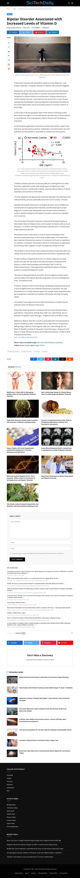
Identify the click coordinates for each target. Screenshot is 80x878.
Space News (11, 823)
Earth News (10, 811)
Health (10, 14)
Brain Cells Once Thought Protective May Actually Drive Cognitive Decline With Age (34, 840)
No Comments (36, 27)
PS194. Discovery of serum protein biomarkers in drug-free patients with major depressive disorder (35, 583)
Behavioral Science (13, 351)
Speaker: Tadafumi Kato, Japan (16, 613)
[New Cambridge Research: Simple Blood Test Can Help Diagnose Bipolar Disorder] (57, 381)
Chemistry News (12, 808)
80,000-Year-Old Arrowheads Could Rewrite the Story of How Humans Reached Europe (35, 849)
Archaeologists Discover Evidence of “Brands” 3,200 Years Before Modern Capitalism (34, 853)
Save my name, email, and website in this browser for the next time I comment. (38, 553)
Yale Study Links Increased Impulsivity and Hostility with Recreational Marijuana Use (23, 505)
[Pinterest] (9, 56)
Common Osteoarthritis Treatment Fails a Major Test (38, 740)
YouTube (9, 781)
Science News (11, 820)
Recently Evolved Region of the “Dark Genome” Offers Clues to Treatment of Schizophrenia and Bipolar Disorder (21, 478)
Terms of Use (63, 873)
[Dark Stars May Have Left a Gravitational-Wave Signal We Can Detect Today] (12, 753)
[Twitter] (9, 47)
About (27, 873)
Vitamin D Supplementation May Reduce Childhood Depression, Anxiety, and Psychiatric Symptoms (56, 422)
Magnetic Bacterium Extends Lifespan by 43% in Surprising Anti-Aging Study (32, 844)
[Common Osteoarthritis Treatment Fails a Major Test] (12, 743)
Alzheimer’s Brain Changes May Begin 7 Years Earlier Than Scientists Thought (44, 699)
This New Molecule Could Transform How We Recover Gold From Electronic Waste (43, 710)
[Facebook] (9, 43)
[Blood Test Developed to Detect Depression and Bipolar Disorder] (57, 465)
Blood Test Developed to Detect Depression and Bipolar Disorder (57, 477)
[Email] (9, 64)
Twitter (9, 778)
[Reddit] (9, 69)
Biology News (11, 805)
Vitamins (45, 351)
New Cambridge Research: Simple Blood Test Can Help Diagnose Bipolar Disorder (56, 393)
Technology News (12, 826)
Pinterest (10, 784)
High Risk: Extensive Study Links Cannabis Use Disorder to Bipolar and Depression (22, 421)
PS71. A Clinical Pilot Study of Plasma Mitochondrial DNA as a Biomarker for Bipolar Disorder (33, 618)
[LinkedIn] (9, 51)
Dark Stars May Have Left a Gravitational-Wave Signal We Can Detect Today (44, 752)
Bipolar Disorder (26, 351)
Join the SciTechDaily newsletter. (50, 342)
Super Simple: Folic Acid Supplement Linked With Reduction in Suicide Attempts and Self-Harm (20, 450)
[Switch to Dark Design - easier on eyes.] (69, 3)
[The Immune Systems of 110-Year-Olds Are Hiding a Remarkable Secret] (12, 732)
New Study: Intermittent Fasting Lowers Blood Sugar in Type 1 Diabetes (45, 688)
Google (27, 345)
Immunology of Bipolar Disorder (16, 602)
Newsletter (10, 788)
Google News (39, 345)
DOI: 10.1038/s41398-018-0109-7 (26, 337)
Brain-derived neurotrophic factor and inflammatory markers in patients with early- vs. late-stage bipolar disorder (38, 607)
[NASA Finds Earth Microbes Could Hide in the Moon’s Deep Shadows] (12, 679)
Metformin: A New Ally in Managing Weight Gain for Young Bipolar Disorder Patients (21, 394)
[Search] (72, 3)
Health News (11, 814)
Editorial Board (42, 873)
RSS (8, 791)
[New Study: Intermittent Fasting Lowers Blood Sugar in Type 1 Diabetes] (12, 690)
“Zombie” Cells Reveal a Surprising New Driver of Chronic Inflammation (30, 857)
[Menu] (8, 3)
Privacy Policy (53, 873)
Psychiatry (37, 351)
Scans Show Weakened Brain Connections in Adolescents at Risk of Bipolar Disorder (56, 449)
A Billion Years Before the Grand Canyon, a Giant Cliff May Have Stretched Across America (42, 720)
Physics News (11, 817)
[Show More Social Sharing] (61, 32)
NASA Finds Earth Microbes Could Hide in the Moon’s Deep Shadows (44, 677)
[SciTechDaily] (40, 3)
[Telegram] (9, 60)
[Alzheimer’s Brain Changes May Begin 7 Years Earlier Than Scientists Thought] (12, 700)
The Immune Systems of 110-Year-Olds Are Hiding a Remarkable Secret (45, 730)
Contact (33, 873)
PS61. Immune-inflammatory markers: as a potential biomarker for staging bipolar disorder (32, 578)
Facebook (10, 775)
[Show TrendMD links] (72, 633)
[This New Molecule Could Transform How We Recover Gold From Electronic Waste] (12, 711)
